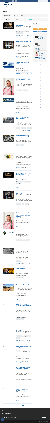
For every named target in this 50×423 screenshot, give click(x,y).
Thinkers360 (18, 35)
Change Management (25, 31)
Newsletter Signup (40, 31)
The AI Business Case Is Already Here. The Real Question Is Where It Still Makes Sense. (42, 53)
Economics (20, 90)
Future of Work (22, 164)
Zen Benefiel (29, 167)
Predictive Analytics (19, 277)
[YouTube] (16, 1)
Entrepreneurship (19, 108)
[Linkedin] (12, 1)
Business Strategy (19, 32)
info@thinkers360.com (8, 0)
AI (16, 70)
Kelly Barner (29, 263)
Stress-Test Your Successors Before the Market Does (40, 58)
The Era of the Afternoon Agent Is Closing (42, 48)
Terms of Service (13, 417)
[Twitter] (13, 1)
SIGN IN (46, 0)
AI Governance (23, 317)
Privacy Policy (6, 417)
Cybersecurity (18, 53)
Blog (3, 417)
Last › (30, 405)
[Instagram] (15, 1)
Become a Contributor (40, 28)
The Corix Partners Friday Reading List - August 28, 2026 (41, 44)
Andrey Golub (29, 73)
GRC (23, 53)
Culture (17, 145)
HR (24, 108)
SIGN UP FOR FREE (42, 0)
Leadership (18, 31)
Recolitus (46, 421)
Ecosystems (20, 222)
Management (23, 295)
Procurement (29, 379)
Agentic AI (26, 70)
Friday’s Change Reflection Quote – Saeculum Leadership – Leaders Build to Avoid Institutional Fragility (40, 38)
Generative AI (20, 70)
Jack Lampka (29, 279)
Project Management (19, 319)
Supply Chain (26, 222)
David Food (29, 130)
